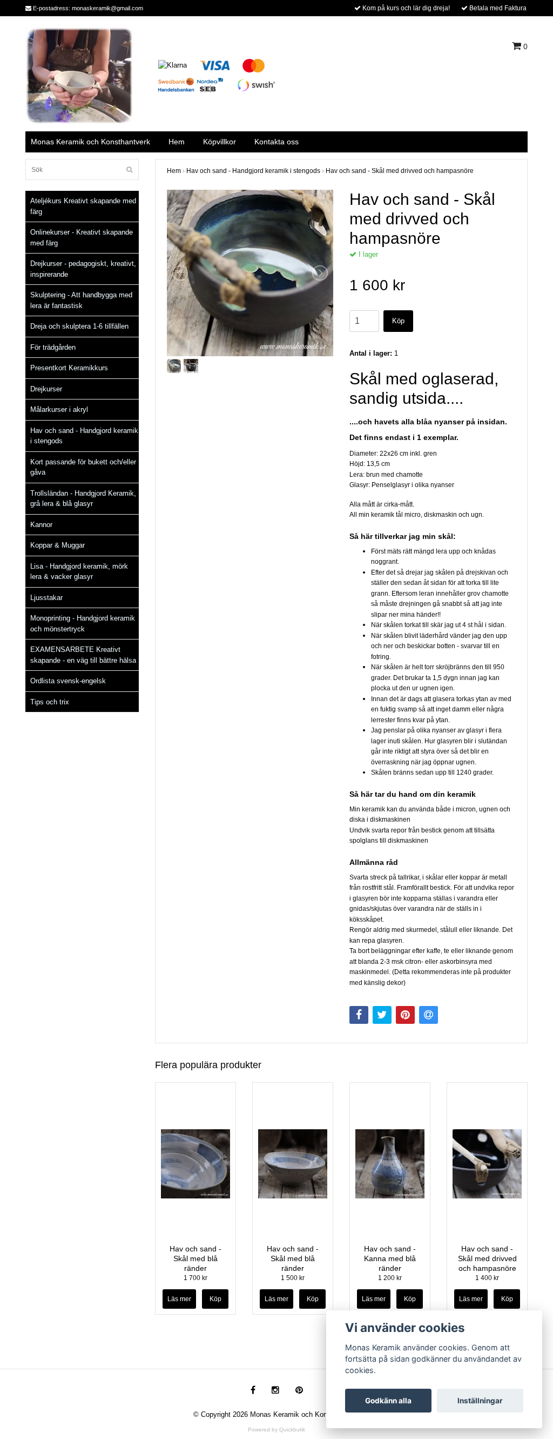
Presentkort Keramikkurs (69, 368)
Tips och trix (49, 702)
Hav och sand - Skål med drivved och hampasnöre (400, 171)
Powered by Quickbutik (276, 1430)
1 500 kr (293, 1278)
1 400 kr (487, 1278)
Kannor (41, 525)
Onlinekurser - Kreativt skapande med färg (81, 237)
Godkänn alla (388, 1400)
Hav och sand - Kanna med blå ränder (390, 1258)
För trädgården (53, 347)
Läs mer (179, 1299)
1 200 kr (390, 1278)
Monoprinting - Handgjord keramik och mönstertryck (82, 623)
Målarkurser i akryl (59, 409)
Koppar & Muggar (57, 545)
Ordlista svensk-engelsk (68, 681)
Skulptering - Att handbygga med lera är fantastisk (81, 300)
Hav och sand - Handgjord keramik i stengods (84, 436)
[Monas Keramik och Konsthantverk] (79, 75)
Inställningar (480, 1400)
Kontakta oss (276, 141)
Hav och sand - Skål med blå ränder (195, 1258)
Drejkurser (46, 389)
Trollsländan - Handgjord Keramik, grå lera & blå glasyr (83, 498)
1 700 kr (195, 1278)
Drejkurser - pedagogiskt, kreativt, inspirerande (83, 268)
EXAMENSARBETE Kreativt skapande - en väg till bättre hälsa (83, 654)
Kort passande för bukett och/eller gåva (83, 467)
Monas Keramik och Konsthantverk (90, 141)
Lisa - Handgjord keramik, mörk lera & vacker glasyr (79, 571)
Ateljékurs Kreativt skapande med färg (83, 206)
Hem (176, 141)
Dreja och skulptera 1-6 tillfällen (79, 326)
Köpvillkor (219, 141)
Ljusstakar (46, 598)
